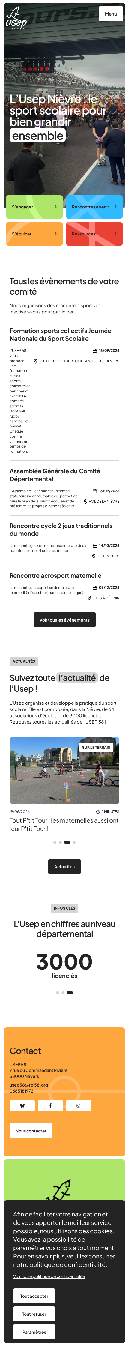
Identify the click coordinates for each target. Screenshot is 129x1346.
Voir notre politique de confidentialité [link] (49, 1276)
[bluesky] (22, 1105)
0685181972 (21, 1090)
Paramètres (34, 1332)
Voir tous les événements (65, 619)
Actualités (64, 866)
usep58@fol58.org (29, 1084)
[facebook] (50, 1105)
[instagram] (78, 1105)
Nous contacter (31, 1130)
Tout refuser (34, 1314)
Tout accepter (34, 1296)
